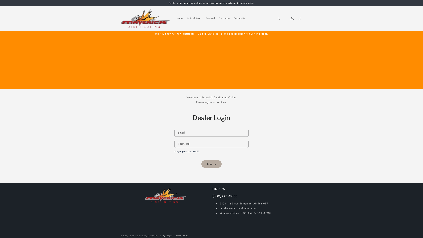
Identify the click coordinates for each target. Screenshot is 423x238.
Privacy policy (182, 235)
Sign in (211, 164)
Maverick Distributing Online (141, 235)
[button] (278, 18)
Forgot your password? (187, 151)
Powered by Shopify (164, 235)
